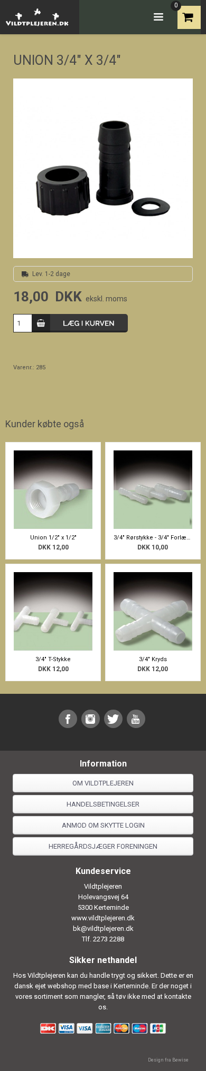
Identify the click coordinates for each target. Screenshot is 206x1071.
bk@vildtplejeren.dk (103, 928)
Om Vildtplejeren (103, 783)
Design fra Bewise (168, 1060)
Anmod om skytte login (103, 825)
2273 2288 (108, 939)
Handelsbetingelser (103, 804)
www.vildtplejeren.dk (103, 918)
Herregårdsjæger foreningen (103, 846)
